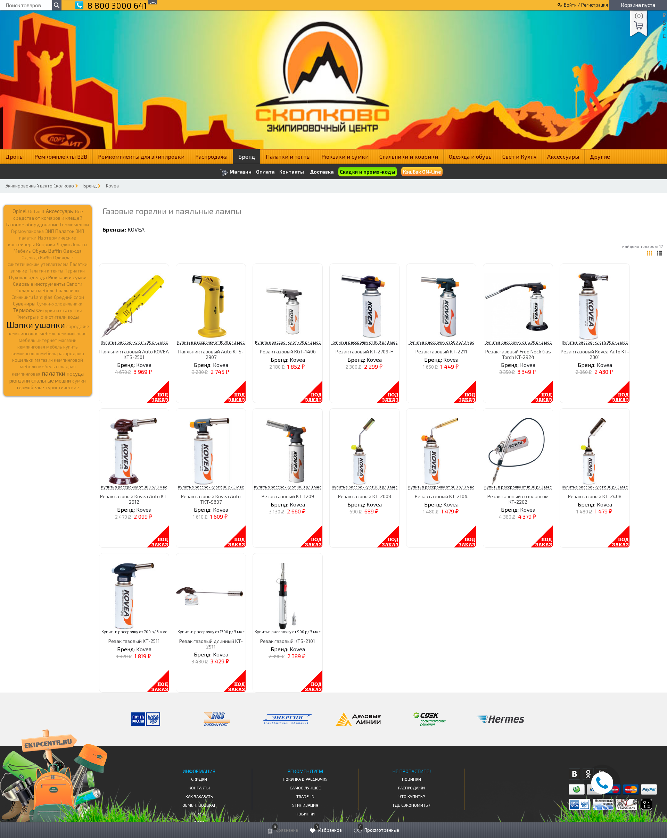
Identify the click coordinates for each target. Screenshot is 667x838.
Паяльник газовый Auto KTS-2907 (211, 354)
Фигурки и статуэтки (59, 310)
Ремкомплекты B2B (60, 156)
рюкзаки (19, 380)
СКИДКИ (199, 779)
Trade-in (305, 796)
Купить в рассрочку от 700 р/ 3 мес (288, 342)
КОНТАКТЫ (199, 787)
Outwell (36, 211)
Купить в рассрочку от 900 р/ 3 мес (364, 342)
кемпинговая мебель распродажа (47, 353)
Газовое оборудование (32, 224)
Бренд (246, 156)
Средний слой (69, 297)
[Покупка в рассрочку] (646, 807)
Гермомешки (74, 224)
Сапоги (74, 284)
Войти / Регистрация (586, 5)
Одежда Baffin (37, 257)
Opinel (20, 211)
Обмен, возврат (199, 805)
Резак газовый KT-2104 (441, 496)
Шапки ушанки (36, 325)
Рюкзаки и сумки (345, 156)
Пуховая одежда (28, 277)
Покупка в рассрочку (305, 779)
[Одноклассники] (588, 774)
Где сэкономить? (411, 805)
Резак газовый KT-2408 (594, 496)
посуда (75, 373)
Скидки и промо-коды (367, 172)
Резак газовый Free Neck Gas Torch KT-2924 (518, 354)
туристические (62, 387)
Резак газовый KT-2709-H (365, 351)
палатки (53, 373)
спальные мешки (51, 380)
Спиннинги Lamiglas (31, 297)
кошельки (22, 360)
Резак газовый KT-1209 (288, 496)
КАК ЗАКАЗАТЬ (199, 796)
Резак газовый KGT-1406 (288, 351)
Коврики (45, 244)
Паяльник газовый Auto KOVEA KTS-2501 (134, 354)
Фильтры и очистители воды (47, 317)
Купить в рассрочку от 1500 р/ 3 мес (134, 342)
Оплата (265, 171)
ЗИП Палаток (59, 231)
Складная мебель (35, 290)
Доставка (322, 172)
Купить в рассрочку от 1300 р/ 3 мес (211, 631)
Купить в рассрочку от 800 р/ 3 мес (134, 487)
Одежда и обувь (470, 156)
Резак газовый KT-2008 (364, 496)
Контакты (291, 171)
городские (77, 326)
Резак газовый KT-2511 (134, 641)
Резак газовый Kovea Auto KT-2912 (134, 498)
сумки (79, 381)
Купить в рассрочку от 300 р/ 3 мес (364, 487)
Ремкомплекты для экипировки (141, 156)
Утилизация (305, 805)
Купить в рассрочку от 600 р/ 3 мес (211, 487)
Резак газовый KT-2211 (441, 351)
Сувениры (24, 304)
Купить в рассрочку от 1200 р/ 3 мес (518, 342)
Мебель (22, 251)
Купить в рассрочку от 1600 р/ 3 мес (518, 487)
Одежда (72, 251)
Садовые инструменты (39, 284)
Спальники (67, 290)
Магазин (240, 172)
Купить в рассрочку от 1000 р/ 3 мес (211, 342)
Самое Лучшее (305, 787)
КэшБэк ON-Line (422, 172)
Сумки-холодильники (59, 304)
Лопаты (79, 244)
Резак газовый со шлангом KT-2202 (518, 498)
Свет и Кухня (519, 156)
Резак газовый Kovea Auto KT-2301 (595, 354)
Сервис (199, 813)
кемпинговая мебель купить (47, 347)
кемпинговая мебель (33, 333)
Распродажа (211, 156)
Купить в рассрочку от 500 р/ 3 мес (441, 342)
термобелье (30, 387)
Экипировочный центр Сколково (39, 185)
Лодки (63, 244)
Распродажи (411, 787)
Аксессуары (563, 156)
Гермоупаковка (27, 231)
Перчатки (75, 271)
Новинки (305, 813)
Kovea (112, 185)
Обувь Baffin (47, 251)
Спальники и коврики (408, 156)
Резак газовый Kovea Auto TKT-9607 (211, 498)
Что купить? (411, 796)
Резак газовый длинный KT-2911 (211, 643)
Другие (600, 156)
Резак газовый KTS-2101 (287, 641)
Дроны (15, 156)
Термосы (24, 310)
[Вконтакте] (574, 774)
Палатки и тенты (288, 156)
